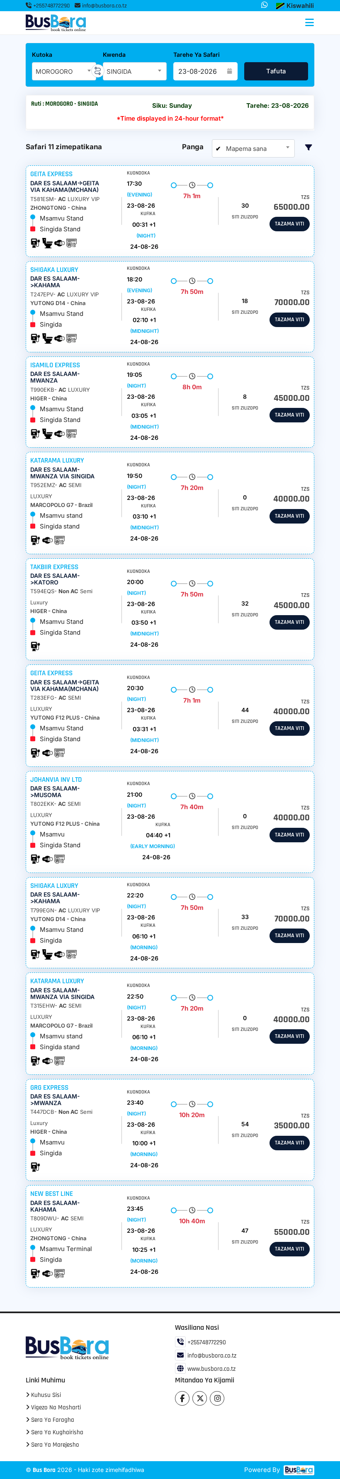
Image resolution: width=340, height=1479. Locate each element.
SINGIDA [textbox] (119, 71)
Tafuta (276, 71)
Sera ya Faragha (51, 1420)
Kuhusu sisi (45, 1395)
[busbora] (298, 1470)
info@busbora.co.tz (104, 6)
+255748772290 (51, 6)
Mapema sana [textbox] (245, 149)
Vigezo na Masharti (55, 1407)
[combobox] (64, 71)
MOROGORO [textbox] (54, 71)
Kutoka (42, 54)
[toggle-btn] (309, 23)
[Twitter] (199, 1398)
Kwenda (114, 54)
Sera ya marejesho (54, 1445)
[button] (295, 6)
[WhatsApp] (264, 5)
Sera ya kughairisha (56, 1432)
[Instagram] (217, 1398)
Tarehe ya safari (196, 54)
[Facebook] (182, 1398)
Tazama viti (289, 224)
